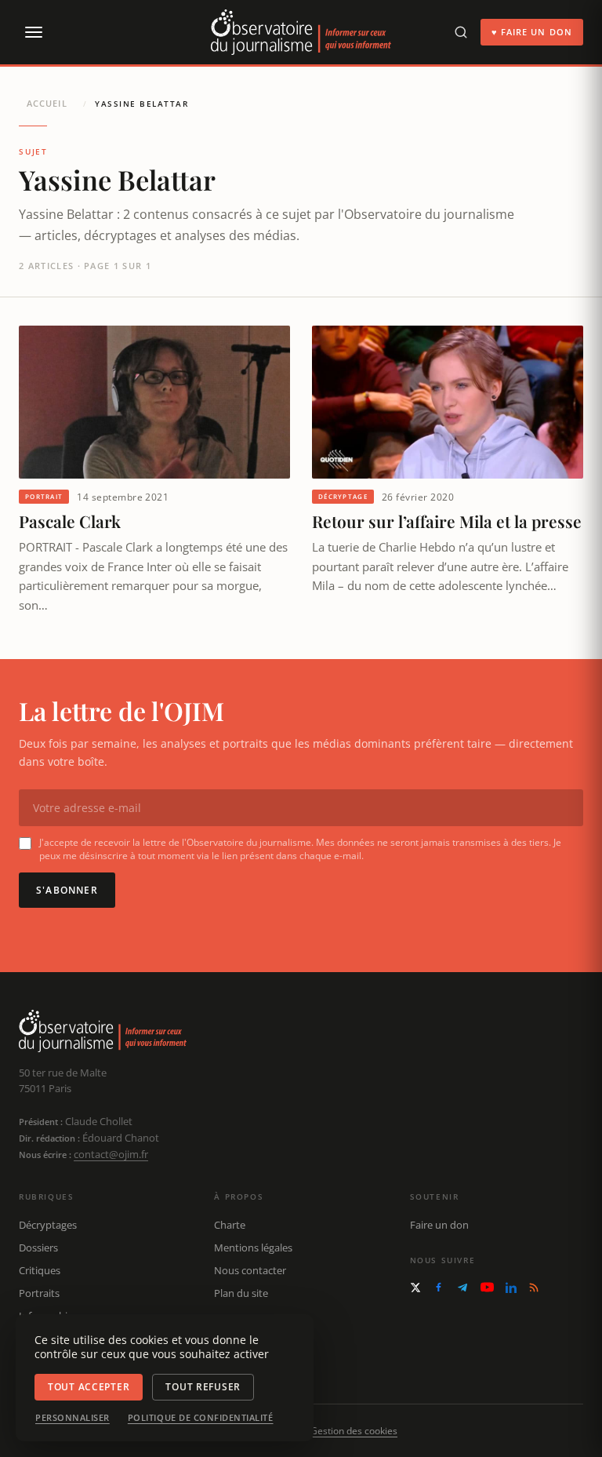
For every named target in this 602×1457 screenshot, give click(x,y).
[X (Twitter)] (415, 1287)
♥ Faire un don (531, 32)
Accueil (47, 103)
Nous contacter (250, 1270)
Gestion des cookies (353, 1430)
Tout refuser (203, 1386)
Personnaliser (72, 1417)
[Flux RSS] (533, 1287)
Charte (229, 1225)
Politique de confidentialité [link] (201, 1417)
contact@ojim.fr (111, 1154)
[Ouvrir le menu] (33, 32)
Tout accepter (88, 1386)
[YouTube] (487, 1287)
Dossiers (38, 1247)
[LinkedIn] (511, 1287)
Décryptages (48, 1225)
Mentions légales (253, 1247)
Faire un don (439, 1225)
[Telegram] (462, 1287)
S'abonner (67, 890)
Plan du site (241, 1293)
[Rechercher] (461, 32)
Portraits (39, 1293)
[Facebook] (438, 1287)
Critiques (39, 1270)
